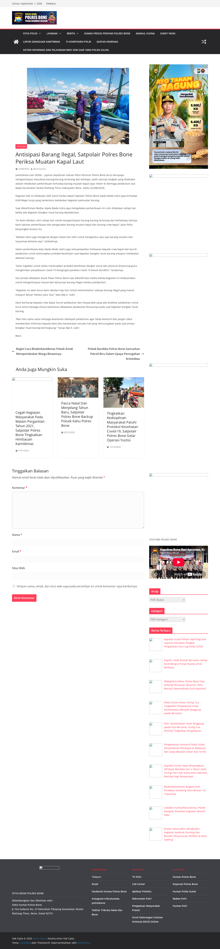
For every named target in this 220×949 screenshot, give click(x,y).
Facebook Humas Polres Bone (109, 891)
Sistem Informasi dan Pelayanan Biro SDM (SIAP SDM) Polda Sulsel (66, 50)
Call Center (138, 884)
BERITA (71, 33)
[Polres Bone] (16, 42)
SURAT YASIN (167, 33)
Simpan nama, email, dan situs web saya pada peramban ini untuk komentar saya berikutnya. (77, 586)
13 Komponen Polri (78, 41)
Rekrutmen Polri (141, 898)
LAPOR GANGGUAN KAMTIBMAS (41, 41)
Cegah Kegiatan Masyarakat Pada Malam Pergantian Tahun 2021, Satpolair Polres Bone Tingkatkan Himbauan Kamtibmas (30, 428)
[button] (39, 33)
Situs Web (18, 568)
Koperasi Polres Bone (185, 884)
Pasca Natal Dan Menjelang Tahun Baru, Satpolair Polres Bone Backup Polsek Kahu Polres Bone (77, 414)
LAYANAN (52, 33)
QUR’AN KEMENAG (107, 41)
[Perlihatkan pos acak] (204, 42)
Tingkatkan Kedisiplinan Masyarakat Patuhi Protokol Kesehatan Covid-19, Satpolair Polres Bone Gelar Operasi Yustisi (122, 426)
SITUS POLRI (30, 33)
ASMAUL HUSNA (145, 33)
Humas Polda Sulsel (184, 891)
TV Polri (136, 876)
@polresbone (39, 168)
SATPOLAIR (21, 146)
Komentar (19, 488)
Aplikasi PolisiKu (141, 891)
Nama (17, 535)
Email (16, 551)
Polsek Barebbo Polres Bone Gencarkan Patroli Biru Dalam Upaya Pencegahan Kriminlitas (114, 354)
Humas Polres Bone (184, 876)
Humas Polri (180, 905)
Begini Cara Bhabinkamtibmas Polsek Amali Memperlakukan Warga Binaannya (44, 351)
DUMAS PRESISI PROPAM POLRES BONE (107, 33)
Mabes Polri (180, 898)
